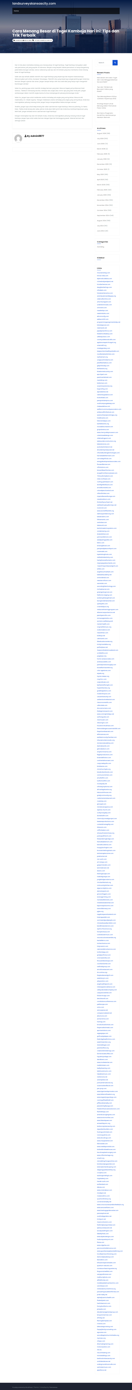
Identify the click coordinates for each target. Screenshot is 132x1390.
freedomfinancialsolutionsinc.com (108, 1109)
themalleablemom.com (104, 842)
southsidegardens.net (104, 1216)
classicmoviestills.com (104, 702)
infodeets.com (101, 290)
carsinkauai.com (102, 1286)
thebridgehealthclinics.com (106, 1039)
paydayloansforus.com (104, 331)
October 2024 (102, 210)
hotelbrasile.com (102, 418)
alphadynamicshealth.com (106, 1297)
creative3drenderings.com (106, 1051)
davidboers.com (102, 1059)
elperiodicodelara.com (104, 278)
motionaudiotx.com (103, 1347)
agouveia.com (101, 1332)
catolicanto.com (102, 638)
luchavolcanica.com (103, 943)
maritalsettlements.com (105, 900)
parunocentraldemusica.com (106, 1248)
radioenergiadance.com (105, 395)
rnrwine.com (101, 1323)
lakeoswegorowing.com (105, 1326)
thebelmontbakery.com (104, 334)
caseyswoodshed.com (104, 993)
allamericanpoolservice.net (106, 612)
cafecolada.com (102, 705)
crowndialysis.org (103, 606)
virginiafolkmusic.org (104, 627)
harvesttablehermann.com (106, 456)
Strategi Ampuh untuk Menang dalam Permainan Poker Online (106, 106)
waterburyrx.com (103, 978)
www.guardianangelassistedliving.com (110, 1251)
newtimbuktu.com (103, 313)
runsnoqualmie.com (103, 1135)
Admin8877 (37, 136)
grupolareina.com (103, 429)
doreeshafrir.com (102, 815)
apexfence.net (101, 1370)
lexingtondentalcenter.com (106, 601)
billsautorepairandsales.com (106, 1263)
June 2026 (100, 144)
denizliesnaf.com (102, 998)
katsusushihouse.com (104, 792)
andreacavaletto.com (104, 662)
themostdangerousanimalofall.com (108, 728)
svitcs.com (100, 1007)
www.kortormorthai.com (105, 1117)
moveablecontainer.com (105, 426)
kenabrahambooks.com (105, 772)
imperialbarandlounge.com (106, 496)
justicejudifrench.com (104, 836)
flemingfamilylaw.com (104, 1321)
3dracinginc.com (102, 723)
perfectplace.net (102, 647)
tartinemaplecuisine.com (105, 853)
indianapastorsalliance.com (106, 987)
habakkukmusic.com (104, 1074)
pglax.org (100, 911)
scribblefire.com (102, 653)
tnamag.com (101, 1022)
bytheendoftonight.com (105, 685)
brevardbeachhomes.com (105, 470)
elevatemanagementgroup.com (107, 1312)
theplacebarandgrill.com (105, 975)
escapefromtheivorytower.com (107, 473)
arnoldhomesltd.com (104, 487)
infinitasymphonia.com (104, 786)
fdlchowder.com (102, 1144)
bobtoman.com (102, 383)
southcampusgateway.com (106, 403)
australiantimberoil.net (104, 447)
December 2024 (103, 200)
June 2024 (100, 231)
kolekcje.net (101, 636)
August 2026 (101, 133)
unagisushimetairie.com (105, 360)
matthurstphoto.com (104, 1277)
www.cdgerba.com (103, 1245)
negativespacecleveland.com (106, 914)
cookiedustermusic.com (105, 935)
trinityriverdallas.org (104, 644)
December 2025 (103, 164)
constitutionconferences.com (106, 1001)
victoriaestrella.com (103, 958)
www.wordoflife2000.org (105, 511)
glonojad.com (101, 804)
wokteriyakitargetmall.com (106, 598)
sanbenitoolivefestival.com (106, 699)
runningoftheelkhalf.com (105, 1100)
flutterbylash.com (103, 1300)
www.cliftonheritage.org (105, 1155)
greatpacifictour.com (104, 955)
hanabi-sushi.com (103, 1181)
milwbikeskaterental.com (105, 903)
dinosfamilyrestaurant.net (105, 450)
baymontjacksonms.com (105, 905)
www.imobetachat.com (104, 1062)
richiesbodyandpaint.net (105, 281)
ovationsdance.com (103, 630)
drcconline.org (102, 972)
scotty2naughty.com (104, 813)
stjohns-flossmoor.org (104, 929)
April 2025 (100, 180)
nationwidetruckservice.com (106, 949)
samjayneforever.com (104, 1274)
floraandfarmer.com (103, 464)
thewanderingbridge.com (105, 839)
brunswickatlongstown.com (106, 850)
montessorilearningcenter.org (107, 1268)
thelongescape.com (103, 874)
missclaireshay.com (103, 273)
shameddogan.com (103, 1045)
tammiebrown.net (103, 868)
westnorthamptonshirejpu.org (107, 415)
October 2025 (102, 169)
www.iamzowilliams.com (105, 1207)
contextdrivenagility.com (105, 824)
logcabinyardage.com (104, 1056)
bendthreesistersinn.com (105, 926)
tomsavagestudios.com (104, 618)
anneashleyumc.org (103, 1123)
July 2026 (100, 139)
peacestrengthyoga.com (105, 1106)
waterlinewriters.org (104, 1042)
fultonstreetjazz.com (104, 421)
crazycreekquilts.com (104, 763)
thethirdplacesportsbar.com (106, 1225)
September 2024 (103, 215)
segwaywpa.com (102, 1033)
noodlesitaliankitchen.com (106, 354)
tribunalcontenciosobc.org (106, 740)
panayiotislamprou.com (105, 400)
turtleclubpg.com (102, 952)
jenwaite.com (101, 1309)
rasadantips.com (102, 310)
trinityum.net (101, 1219)
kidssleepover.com (103, 325)
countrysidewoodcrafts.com (106, 339)
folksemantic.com (103, 519)
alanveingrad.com (103, 891)
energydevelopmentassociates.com (109, 461)
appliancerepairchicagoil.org (106, 342)
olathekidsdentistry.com (105, 557)
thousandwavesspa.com (105, 961)
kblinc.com (100, 543)
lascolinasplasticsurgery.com (106, 1152)
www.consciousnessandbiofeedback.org (110, 1204)
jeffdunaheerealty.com (104, 1103)
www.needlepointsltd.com (105, 1146)
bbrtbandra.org (102, 368)
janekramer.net (102, 856)
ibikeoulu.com (101, 827)
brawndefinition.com (104, 757)
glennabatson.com (103, 749)
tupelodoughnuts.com (104, 554)
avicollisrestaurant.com (104, 969)
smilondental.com (103, 577)
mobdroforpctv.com (103, 694)
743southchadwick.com (105, 476)
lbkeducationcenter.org (104, 641)
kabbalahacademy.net (104, 575)
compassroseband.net (104, 1013)
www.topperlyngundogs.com (106, 1097)
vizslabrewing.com (103, 531)
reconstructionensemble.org (106, 937)
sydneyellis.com (102, 604)
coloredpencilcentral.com (105, 490)
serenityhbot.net (102, 1080)
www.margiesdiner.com (105, 1141)
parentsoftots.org (103, 1048)
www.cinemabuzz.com (104, 1190)
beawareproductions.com (105, 821)
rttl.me (99, 1350)
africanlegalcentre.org (104, 789)
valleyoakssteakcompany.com (107, 990)
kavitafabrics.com (103, 940)
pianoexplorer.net (103, 1213)
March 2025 (101, 185)
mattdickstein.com (103, 1065)
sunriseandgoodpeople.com (106, 920)
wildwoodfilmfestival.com (105, 412)
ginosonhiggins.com (104, 894)
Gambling (19, 40)
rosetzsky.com (101, 801)
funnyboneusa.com (103, 932)
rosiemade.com (102, 551)
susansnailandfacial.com (105, 1085)
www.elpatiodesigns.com (105, 1236)
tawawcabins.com (103, 516)
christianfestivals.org (104, 882)
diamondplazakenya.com (105, 1257)
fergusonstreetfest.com (104, 1271)
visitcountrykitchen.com (105, 885)
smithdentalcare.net (103, 1361)
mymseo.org (101, 1338)
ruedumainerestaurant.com (106, 798)
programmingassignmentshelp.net (108, 322)
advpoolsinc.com (102, 981)
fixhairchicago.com (103, 995)
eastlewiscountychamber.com (107, 737)
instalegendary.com (103, 348)
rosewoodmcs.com (103, 1196)
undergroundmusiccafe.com (106, 1364)
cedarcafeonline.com (104, 299)
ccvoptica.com (101, 1173)
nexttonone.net (102, 1077)
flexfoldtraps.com (103, 1112)
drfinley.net (101, 1318)
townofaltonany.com (104, 908)
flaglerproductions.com (105, 755)
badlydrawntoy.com (103, 1068)
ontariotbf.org (101, 345)
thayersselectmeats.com (105, 1027)
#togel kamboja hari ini (43, 40)
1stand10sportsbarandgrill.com (107, 566)
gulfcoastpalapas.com (104, 1036)
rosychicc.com (101, 679)
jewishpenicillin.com (104, 615)
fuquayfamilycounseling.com (106, 1329)
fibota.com (100, 1242)
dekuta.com (101, 1187)
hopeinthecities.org (103, 688)
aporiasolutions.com (104, 1030)
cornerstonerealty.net (104, 1202)
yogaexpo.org (101, 656)
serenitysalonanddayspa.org (106, 296)
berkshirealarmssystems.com (107, 528)
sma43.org (100, 1158)
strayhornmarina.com (104, 752)
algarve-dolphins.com (104, 888)
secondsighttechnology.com (106, 586)
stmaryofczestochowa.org (105, 833)
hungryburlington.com (104, 847)
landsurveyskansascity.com (34, 3)
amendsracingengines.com (106, 1114)
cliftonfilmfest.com (103, 493)
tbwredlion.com (102, 1260)
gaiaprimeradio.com (104, 865)
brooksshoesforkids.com (105, 1024)
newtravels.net (102, 328)
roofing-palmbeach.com (105, 482)
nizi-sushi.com (102, 859)
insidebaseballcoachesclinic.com (107, 1283)
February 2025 (102, 190)
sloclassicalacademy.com (105, 743)
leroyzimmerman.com (104, 1315)
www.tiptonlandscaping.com (106, 1167)
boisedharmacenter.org (104, 667)
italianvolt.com (102, 525)
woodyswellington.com (105, 1231)
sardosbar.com (102, 522)
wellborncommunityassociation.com (109, 409)
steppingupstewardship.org (106, 1170)
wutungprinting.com (104, 897)
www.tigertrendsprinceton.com (107, 1091)
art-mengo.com (102, 862)
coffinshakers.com (103, 830)
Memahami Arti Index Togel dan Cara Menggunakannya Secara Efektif (107, 80)
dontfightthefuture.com (105, 485)
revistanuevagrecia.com (105, 807)
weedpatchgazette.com (104, 540)
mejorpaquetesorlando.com (106, 563)
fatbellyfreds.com (103, 1234)
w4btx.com (100, 569)
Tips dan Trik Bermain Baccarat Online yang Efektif (105, 89)
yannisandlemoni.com (104, 537)
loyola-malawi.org (103, 676)
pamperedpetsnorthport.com (106, 548)
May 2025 (100, 174)
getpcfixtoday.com (103, 366)
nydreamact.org (102, 357)
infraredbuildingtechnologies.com (108, 453)
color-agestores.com (104, 670)
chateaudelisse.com (103, 406)
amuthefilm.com (102, 778)
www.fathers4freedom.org (106, 1094)
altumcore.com (102, 1016)
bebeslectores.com (103, 444)
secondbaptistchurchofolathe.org (108, 1335)
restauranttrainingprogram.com (107, 609)
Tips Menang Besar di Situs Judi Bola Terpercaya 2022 (107, 97)
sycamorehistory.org (104, 1199)
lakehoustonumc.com (104, 1071)
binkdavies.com (102, 766)
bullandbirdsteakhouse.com (106, 1149)
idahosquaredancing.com (105, 514)
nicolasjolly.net (102, 784)
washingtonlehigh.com (104, 1175)
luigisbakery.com (102, 1178)
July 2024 (100, 226)
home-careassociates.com (105, 659)
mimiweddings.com (103, 1355)
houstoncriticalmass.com (105, 725)
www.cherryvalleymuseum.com (107, 432)
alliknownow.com (103, 734)
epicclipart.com (102, 374)
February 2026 (102, 154)
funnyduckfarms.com (104, 1306)
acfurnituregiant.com (104, 302)
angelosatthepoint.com (104, 984)
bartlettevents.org (103, 424)
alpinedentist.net (102, 392)
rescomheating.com (103, 1353)
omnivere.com (102, 307)
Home (16, 11)
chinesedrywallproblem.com (106, 923)
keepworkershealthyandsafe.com (108, 351)
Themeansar (53, 1387)
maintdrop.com (102, 380)
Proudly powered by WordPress (22, 1387)
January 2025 (102, 195)
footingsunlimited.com (104, 1132)
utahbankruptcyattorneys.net (106, 505)
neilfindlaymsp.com (103, 966)
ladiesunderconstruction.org (106, 441)
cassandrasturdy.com (104, 696)
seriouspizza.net (102, 1010)
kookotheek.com (102, 397)
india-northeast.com (103, 479)
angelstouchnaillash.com (105, 572)
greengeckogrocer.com (104, 592)
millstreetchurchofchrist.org (106, 1289)
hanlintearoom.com (103, 1303)
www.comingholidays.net (105, 714)
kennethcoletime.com (104, 845)
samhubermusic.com (104, 1367)
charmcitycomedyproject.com (107, 818)
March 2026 (101, 149)
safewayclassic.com (103, 337)
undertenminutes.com (104, 305)
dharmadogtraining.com (105, 1344)
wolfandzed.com (102, 1184)
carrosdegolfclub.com (104, 458)
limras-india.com (102, 276)
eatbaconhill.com (102, 319)
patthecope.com (102, 1004)
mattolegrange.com (103, 876)
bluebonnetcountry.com (105, 371)
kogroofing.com (102, 389)
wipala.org (100, 673)
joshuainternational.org (105, 1083)
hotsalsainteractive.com (105, 293)
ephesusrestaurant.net (104, 1228)
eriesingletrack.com (103, 546)
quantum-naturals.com (104, 1265)
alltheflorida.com (102, 1280)
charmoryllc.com (102, 720)
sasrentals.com (102, 583)
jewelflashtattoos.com (104, 363)
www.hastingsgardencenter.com (107, 1210)
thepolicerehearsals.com (105, 731)
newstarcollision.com (104, 580)
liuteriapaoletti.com (103, 917)
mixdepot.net (101, 1193)
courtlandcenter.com (104, 964)
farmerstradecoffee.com (105, 1054)
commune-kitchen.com (104, 775)
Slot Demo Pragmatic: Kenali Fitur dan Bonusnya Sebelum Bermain (106, 115)
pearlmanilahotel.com (104, 377)
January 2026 (102, 159)
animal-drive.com (103, 1019)
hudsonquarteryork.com (105, 1239)
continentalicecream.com (105, 760)
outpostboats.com (103, 682)
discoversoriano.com (104, 708)
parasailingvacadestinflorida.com (108, 1292)
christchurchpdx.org (103, 769)
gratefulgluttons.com (104, 691)
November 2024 (103, 205)
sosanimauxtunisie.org (104, 386)
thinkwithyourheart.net (104, 502)
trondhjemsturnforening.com (107, 1254)
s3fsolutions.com (102, 467)
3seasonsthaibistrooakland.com (107, 650)
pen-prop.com (101, 1088)
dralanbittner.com (103, 534)
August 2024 (101, 221)
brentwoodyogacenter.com (106, 1164)
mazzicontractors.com (104, 1222)
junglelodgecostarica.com (105, 879)
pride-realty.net (102, 1294)
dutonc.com (101, 871)
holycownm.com (102, 946)
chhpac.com (101, 1341)
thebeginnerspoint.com (105, 711)
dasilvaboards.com (103, 746)
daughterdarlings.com (104, 287)
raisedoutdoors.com (103, 499)
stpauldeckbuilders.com (105, 1129)
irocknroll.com (102, 508)
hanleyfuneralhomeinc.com (106, 560)
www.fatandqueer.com (104, 1120)
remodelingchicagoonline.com (107, 1161)
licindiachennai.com (103, 284)
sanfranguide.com (103, 717)
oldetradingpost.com (104, 438)
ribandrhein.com (102, 633)
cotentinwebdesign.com (105, 435)
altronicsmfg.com (103, 316)
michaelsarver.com (103, 589)
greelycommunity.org (104, 795)
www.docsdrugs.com (104, 1138)
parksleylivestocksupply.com (106, 665)
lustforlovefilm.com (103, 781)
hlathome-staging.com (104, 595)
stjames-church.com (103, 810)
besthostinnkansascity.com (106, 1358)
